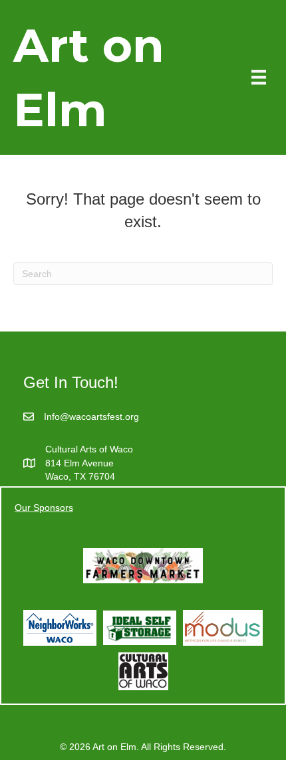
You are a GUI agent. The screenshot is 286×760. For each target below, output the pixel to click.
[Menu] (258, 77)
